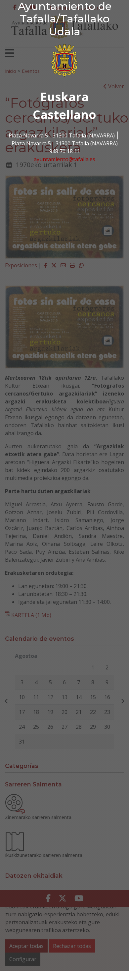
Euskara (64, 97)
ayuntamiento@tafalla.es (64, 159)
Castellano (64, 114)
